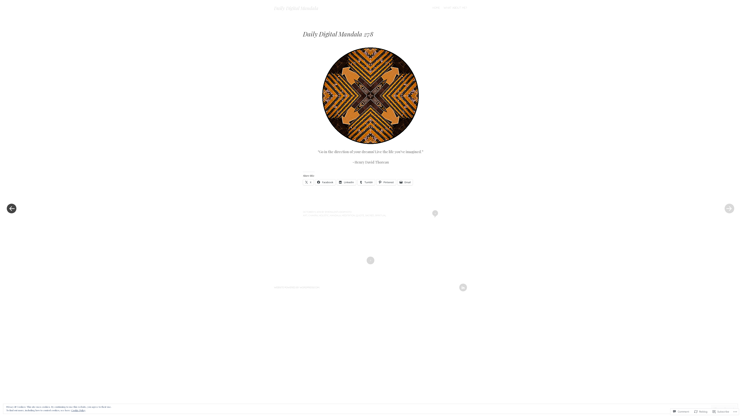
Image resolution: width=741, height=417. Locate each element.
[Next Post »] (729, 208)
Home (436, 7)
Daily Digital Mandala (296, 8)
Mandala (335, 215)
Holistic (324, 215)
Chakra (313, 215)
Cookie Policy (78, 410)
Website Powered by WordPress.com (296, 287)
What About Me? (455, 7)
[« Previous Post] (11, 208)
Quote (360, 215)
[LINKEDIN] (462, 285)
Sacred (369, 215)
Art (305, 215)
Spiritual (380, 215)
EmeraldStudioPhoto (338, 211)
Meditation (348, 215)
